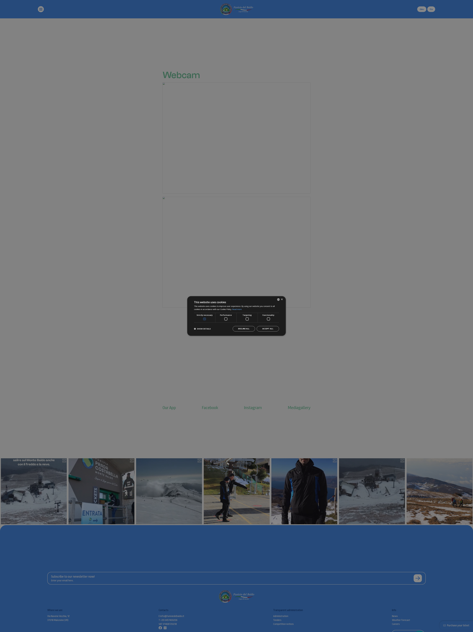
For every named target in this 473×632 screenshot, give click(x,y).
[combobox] (278, 299)
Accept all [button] (267, 329)
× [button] (282, 299)
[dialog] (236, 316)
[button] (202, 328)
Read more (237, 309)
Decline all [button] (243, 329)
